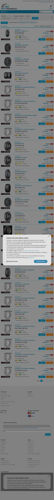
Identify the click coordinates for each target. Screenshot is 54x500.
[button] (12, 261)
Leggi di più (31, 257)
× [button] (49, 236)
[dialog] (27, 250)
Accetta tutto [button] (40, 261)
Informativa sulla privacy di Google (30, 250)
